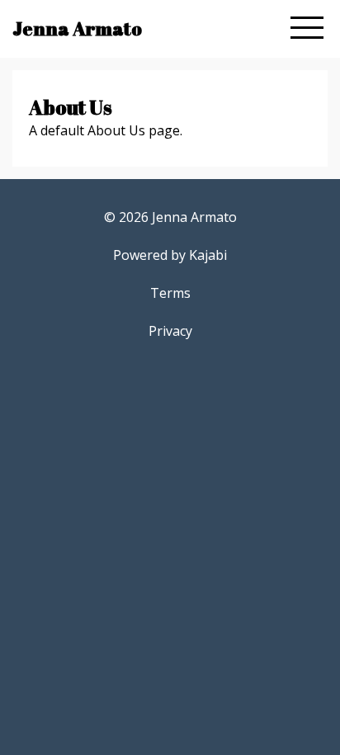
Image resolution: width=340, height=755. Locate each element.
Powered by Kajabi (170, 255)
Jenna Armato (77, 28)
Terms (170, 293)
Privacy (170, 331)
